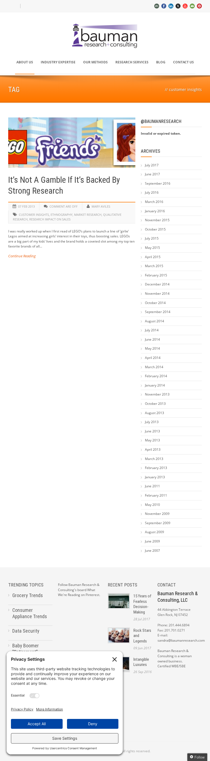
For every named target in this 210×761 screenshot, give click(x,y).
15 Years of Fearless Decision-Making (142, 604)
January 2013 (155, 477)
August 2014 (154, 321)
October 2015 (155, 229)
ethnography (61, 215)
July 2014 (152, 330)
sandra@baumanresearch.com (181, 640)
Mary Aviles (101, 206)
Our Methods (95, 62)
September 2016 (157, 183)
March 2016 (154, 201)
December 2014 (157, 284)
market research (87, 215)
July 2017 (152, 165)
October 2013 (155, 403)
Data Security (25, 631)
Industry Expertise (58, 62)
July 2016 (152, 192)
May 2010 (152, 504)
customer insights (34, 215)
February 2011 (156, 495)
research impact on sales (50, 219)
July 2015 (152, 238)
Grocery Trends (27, 595)
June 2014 (152, 339)
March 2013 (154, 458)
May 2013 (152, 440)
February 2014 (156, 376)
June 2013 (152, 431)
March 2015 (154, 266)
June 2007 (152, 550)
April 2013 (153, 449)
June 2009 (152, 541)
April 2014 (153, 357)
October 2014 (155, 302)
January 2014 (155, 385)
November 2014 (157, 293)
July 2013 (152, 422)
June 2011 (152, 486)
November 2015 (157, 220)
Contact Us (183, 62)
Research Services (131, 62)
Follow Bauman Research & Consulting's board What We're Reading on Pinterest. (79, 589)
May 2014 (152, 348)
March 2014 (154, 367)
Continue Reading (22, 255)
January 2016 (155, 211)
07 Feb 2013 (26, 206)
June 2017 (152, 174)
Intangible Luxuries (141, 662)
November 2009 (157, 513)
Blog (160, 62)
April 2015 (153, 257)
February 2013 (156, 467)
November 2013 (157, 394)
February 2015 (156, 275)
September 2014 (157, 311)
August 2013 (154, 413)
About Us (24, 62)
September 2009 (157, 523)
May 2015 (152, 247)
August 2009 (154, 532)
